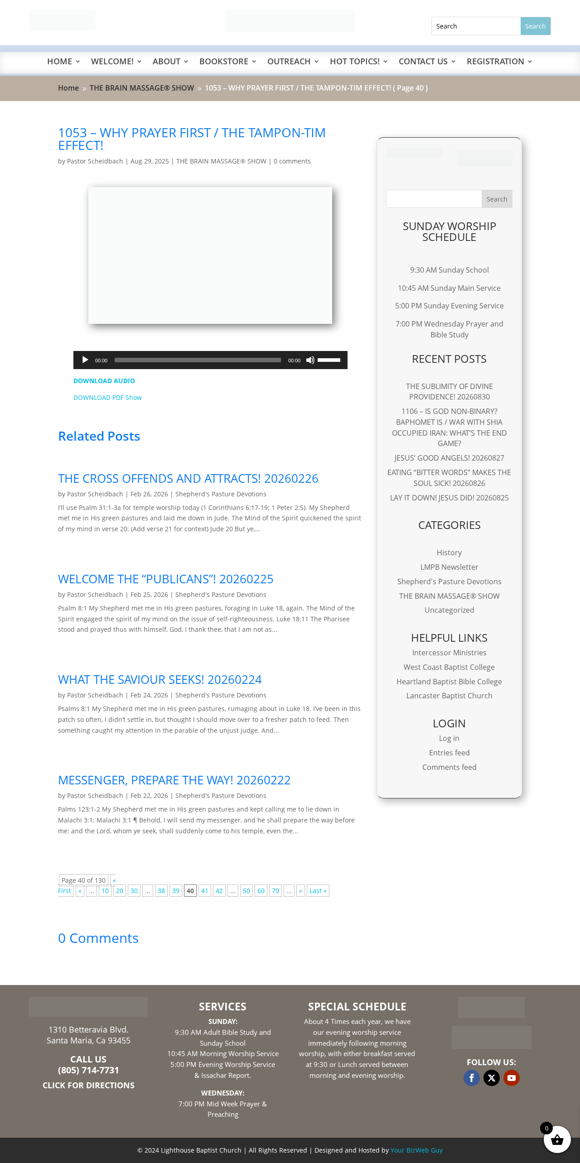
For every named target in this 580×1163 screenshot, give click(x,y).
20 (119, 890)
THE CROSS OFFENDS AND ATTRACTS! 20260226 (188, 478)
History (449, 552)
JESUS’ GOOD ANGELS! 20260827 (449, 458)
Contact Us (423, 62)
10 (105, 890)
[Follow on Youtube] (511, 1078)
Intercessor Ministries (449, 653)
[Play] (85, 360)
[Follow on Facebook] (472, 1078)
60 (261, 890)
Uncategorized (449, 610)
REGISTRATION (495, 62)
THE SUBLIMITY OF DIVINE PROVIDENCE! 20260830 (449, 391)
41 (204, 890)
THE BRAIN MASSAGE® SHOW (221, 161)
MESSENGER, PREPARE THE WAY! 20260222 (174, 780)
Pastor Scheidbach (95, 161)
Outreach (289, 62)
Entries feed (449, 753)
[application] (210, 360)
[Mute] (310, 360)
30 (134, 890)
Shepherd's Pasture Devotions (220, 494)
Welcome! (112, 62)
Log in (449, 738)
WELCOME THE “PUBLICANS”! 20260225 (166, 579)
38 (161, 890)
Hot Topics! (355, 62)
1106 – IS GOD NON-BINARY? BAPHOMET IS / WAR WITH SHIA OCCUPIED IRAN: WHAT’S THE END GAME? (449, 427)
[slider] (330, 359)
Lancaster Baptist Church (449, 696)
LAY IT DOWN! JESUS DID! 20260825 (449, 498)
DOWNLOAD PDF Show (107, 397)
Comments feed (449, 767)
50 (246, 890)
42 (219, 890)
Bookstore (223, 62)
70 (275, 890)
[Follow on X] (491, 1078)
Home (59, 62)
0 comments (292, 161)
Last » (318, 890)
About (166, 62)
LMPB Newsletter (449, 567)
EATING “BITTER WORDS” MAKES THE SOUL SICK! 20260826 (449, 477)
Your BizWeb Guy (417, 1150)
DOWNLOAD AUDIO (104, 380)
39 (175, 890)
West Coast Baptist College (449, 667)
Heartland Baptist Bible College (449, 682)
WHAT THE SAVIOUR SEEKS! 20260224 (160, 679)
